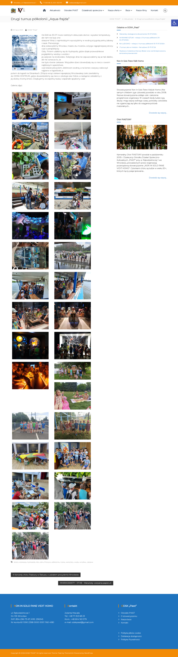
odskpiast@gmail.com (77, 3)
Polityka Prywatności (130, 639)
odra (41, 562)
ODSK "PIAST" (30, 653)
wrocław (82, 562)
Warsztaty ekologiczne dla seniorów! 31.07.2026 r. (138, 34)
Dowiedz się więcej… (158, 113)
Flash (60, 653)
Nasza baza (126, 619)
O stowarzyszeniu (129, 616)
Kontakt (154, 10)
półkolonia (55, 562)
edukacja (22, 562)
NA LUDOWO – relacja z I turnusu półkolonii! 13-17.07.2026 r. (142, 44)
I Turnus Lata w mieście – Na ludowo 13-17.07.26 (137, 47)
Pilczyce (47, 562)
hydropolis (31, 562)
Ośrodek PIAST (71, 10)
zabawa (90, 562)
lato (37, 562)
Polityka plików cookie (131, 633)
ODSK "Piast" (32, 30)
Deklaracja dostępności (131, 636)
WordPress (88, 653)
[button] (174, 23)
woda (76, 562)
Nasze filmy (141, 10)
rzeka (62, 562)
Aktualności (55, 10)
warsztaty (69, 562)
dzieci (16, 562)
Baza (127, 10)
